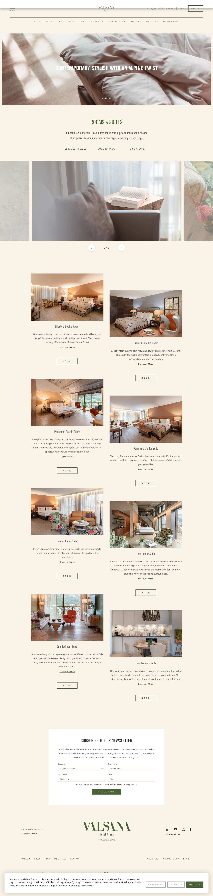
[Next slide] (121, 247)
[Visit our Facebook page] (191, 829)
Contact (75, 859)
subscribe (106, 791)
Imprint (187, 859)
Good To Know (106, 149)
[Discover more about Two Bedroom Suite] (146, 655)
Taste (60, 21)
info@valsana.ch (29, 833)
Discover (106, 98)
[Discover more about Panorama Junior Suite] (146, 441)
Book (195, 8)
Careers (26, 859)
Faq (64, 859)
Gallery (136, 21)
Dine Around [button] (137, 149)
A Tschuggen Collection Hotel (159, 9)
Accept (193, 885)
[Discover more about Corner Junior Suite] (67, 533)
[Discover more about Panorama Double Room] (67, 426)
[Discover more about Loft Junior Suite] (146, 548)
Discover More (67, 347)
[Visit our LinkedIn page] (167, 829)
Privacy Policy (171, 859)
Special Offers (117, 21)
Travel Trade (51, 859)
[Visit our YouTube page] (175, 829)
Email (110, 774)
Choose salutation (67, 768)
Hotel (37, 21)
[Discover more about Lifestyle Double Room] (67, 318)
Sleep (49, 21)
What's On (97, 21)
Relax (72, 21)
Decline (174, 885)
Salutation (61, 764)
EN (181, 9)
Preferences (155, 885)
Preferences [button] (86, 885)
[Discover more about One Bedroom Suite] (67, 641)
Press (37, 859)
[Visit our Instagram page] (183, 829)
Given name (112, 764)
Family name (62, 774)
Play (83, 21)
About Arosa (171, 21)
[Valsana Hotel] (106, 8)
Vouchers (152, 21)
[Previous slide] (91, 247)
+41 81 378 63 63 (35, 829)
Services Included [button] (75, 149)
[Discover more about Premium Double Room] (146, 335)
